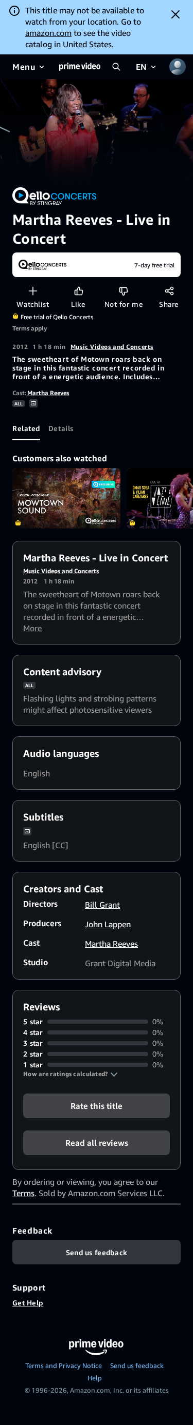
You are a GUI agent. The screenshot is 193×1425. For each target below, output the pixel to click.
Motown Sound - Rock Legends (66, 498)
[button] (70, 1074)
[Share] (169, 291)
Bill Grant (102, 905)
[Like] (78, 291)
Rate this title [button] (96, 1106)
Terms (23, 1193)
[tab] (26, 428)
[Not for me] (123, 291)
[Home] (79, 67)
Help (94, 1378)
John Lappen (108, 924)
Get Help (27, 1302)
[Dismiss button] (175, 14)
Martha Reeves (48, 393)
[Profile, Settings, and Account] (177, 66)
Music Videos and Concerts (112, 346)
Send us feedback (137, 1365)
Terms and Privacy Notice (63, 1365)
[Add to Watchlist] (33, 291)
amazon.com (48, 33)
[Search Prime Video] (116, 66)
